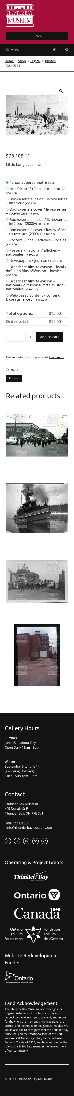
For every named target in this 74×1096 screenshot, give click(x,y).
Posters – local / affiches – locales (36, 242)
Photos (14, 378)
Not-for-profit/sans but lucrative (35, 190)
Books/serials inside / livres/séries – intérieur (36, 201)
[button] (61, 91)
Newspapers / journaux (35, 260)
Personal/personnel (32, 182)
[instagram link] (17, 841)
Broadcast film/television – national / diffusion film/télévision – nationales (36, 285)
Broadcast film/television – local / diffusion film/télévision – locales (36, 270)
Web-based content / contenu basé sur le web (33, 297)
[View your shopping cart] (54, 50)
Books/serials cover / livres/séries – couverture (36, 211)
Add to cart (49, 336)
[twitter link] (35, 841)
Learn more (56, 357)
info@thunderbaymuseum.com (29, 827)
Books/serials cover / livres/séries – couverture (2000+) (36, 231)
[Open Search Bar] (67, 50)
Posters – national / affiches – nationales (33, 252)
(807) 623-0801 (17, 823)
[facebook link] (8, 841)
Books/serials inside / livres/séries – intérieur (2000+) (36, 221)
